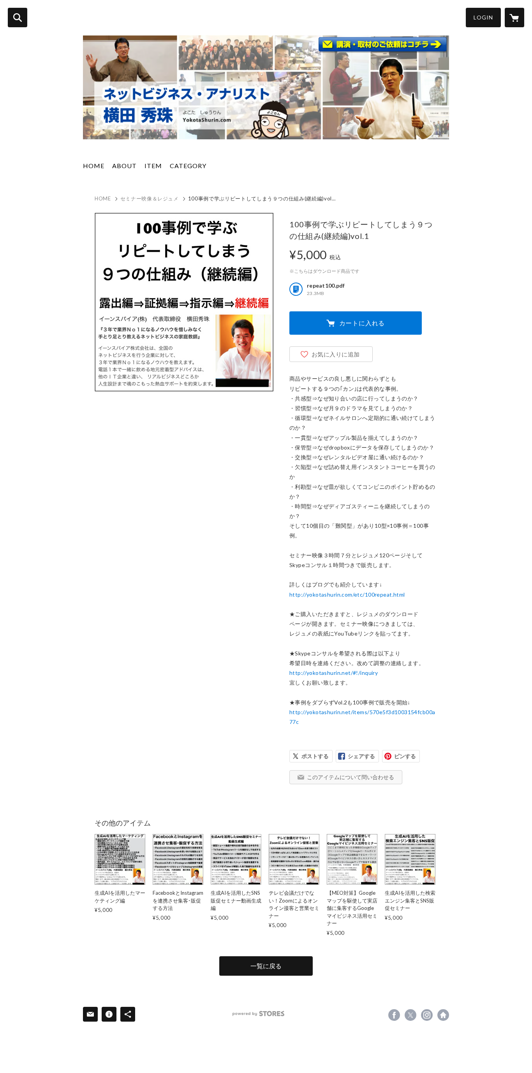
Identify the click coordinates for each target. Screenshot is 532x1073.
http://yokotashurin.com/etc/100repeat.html (347, 594)
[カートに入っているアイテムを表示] (514, 17)
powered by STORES (258, 1014)
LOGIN (483, 17)
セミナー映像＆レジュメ (149, 198)
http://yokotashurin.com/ (443, 1015)
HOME (93, 165)
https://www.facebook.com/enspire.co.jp (394, 1015)
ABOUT (124, 165)
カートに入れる (362, 323)
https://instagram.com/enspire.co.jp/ (427, 1015)
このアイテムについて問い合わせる (350, 777)
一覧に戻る (266, 965)
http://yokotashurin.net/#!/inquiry (333, 672)
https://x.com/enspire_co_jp (410, 1015)
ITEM (153, 165)
